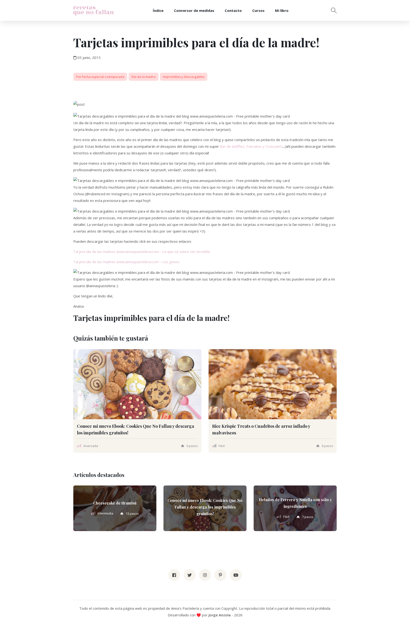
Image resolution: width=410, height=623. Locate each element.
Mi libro (282, 10)
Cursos (258, 10)
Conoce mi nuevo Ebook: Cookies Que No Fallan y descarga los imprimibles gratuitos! (205, 507)
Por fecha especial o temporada (100, 77)
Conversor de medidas (194, 10)
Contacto (233, 10)
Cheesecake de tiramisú (114, 502)
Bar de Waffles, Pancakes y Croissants (251, 146)
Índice (158, 10)
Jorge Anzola (220, 615)
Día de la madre (143, 77)
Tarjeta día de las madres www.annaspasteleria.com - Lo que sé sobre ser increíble (141, 251)
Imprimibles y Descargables (184, 77)
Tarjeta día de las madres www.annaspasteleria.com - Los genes (126, 261)
